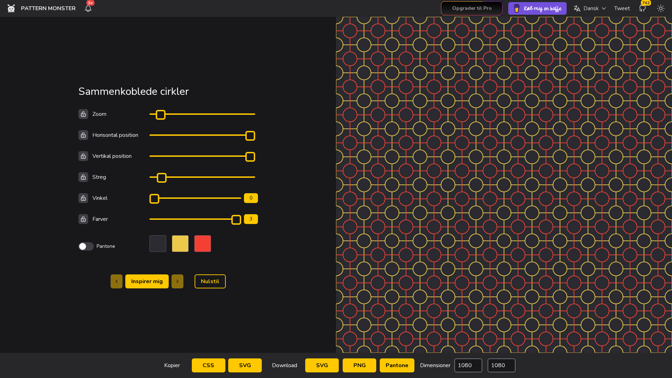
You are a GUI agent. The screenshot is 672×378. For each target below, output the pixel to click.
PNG (360, 365)
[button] (589, 8)
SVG (245, 365)
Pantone (397, 365)
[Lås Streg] (83, 177)
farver (100, 219)
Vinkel (99, 198)
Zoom (99, 114)
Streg (99, 177)
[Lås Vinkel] (83, 198)
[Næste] (177, 281)
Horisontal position (115, 135)
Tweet (622, 8)
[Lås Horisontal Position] (83, 135)
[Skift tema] (660, 8)
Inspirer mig (147, 281)
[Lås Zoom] (83, 114)
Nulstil (210, 281)
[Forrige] (116, 281)
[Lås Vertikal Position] (83, 156)
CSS (208, 365)
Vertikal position (112, 156)
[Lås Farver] (83, 219)
